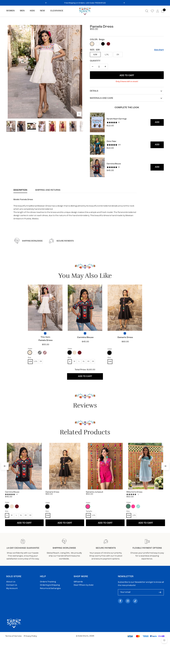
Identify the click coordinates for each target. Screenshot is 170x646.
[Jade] (128, 506)
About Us (10, 582)
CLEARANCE (56, 11)
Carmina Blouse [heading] (114, 164)
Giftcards (78, 582)
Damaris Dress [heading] (52, 492)
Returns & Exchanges (50, 589)
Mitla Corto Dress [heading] (134, 492)
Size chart (159, 50)
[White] (35, 353)
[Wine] (80, 353)
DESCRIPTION (20, 190)
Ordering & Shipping (50, 585)
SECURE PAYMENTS (65, 241)
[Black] (69, 352)
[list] (127, 145)
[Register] (160, 592)
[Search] (146, 11)
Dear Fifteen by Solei (83, 585)
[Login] (157, 11)
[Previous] (5, 466)
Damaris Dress (125, 337)
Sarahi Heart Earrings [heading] (117, 119)
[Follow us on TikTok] (135, 601)
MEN (22, 11)
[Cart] (162, 11)
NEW (42, 11)
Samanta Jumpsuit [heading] (94, 492)
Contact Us (11, 585)
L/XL (107, 55)
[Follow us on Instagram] (127, 601)
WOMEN (10, 11)
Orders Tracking (48, 582)
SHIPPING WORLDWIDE (32, 241)
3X (93, 361)
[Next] (165, 466)
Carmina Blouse (85, 337)
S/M (95, 55)
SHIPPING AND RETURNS (47, 190)
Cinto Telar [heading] (111, 141)
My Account (12, 589)
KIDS (32, 11)
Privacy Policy (30, 636)
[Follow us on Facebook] (120, 601)
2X (118, 55)
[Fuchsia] (88, 506)
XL (84, 361)
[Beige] (30, 352)
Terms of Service (13, 636)
